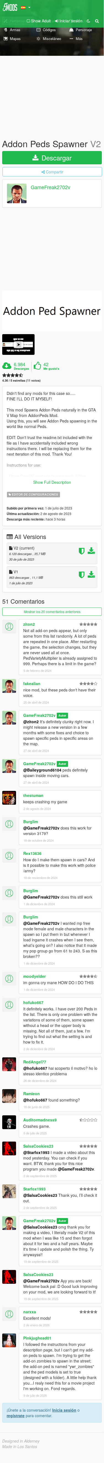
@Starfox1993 (36, 1152)
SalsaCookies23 (38, 1146)
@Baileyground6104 (42, 770)
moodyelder (34, 976)
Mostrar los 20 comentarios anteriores (52, 611)
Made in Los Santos (19, 1446)
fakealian (31, 683)
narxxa (29, 1311)
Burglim (30, 821)
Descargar (56, 157)
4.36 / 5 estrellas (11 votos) (21, 380)
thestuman (33, 795)
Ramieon (31, 1093)
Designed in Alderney (21, 1441)
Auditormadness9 (40, 1120)
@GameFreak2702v (41, 828)
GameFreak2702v (50, 187)
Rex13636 (32, 853)
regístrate (16, 1415)
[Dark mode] (88, 21)
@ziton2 (31, 721)
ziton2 (29, 624)
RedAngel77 (34, 1062)
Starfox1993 (34, 1189)
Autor (62, 716)
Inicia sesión (64, 1410)
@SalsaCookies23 (40, 1195)
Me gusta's (51, 368)
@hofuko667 (35, 1068)
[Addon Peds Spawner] (52, 311)
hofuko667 (33, 1002)
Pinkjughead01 (37, 1338)
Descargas (21, 368)
